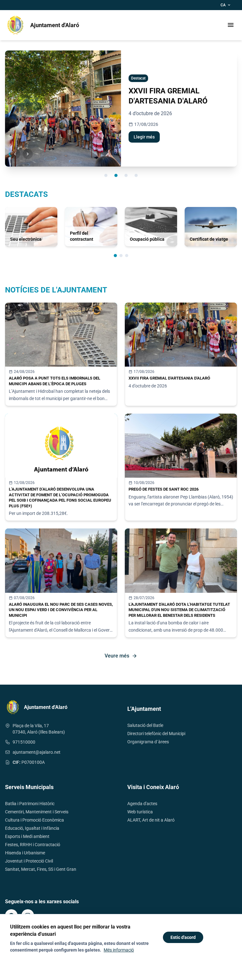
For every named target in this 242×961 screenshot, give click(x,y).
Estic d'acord (183, 937)
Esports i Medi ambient (27, 836)
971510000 (24, 742)
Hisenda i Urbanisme (25, 852)
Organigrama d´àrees (148, 741)
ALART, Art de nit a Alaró (151, 819)
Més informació (119, 949)
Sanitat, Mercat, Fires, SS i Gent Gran (40, 869)
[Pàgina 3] (126, 255)
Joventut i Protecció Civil (29, 861)
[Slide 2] (116, 175)
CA (226, 5)
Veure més (121, 655)
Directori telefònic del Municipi (156, 733)
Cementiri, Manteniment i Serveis (36, 811)
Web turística (140, 811)
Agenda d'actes (142, 803)
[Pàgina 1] (115, 255)
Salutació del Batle (145, 725)
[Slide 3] (126, 175)
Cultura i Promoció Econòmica (34, 819)
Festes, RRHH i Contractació (32, 844)
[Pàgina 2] (121, 255)
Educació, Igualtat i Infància (32, 828)
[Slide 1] (106, 175)
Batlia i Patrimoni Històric (30, 803)
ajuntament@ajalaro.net (36, 752)
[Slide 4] (136, 175)
